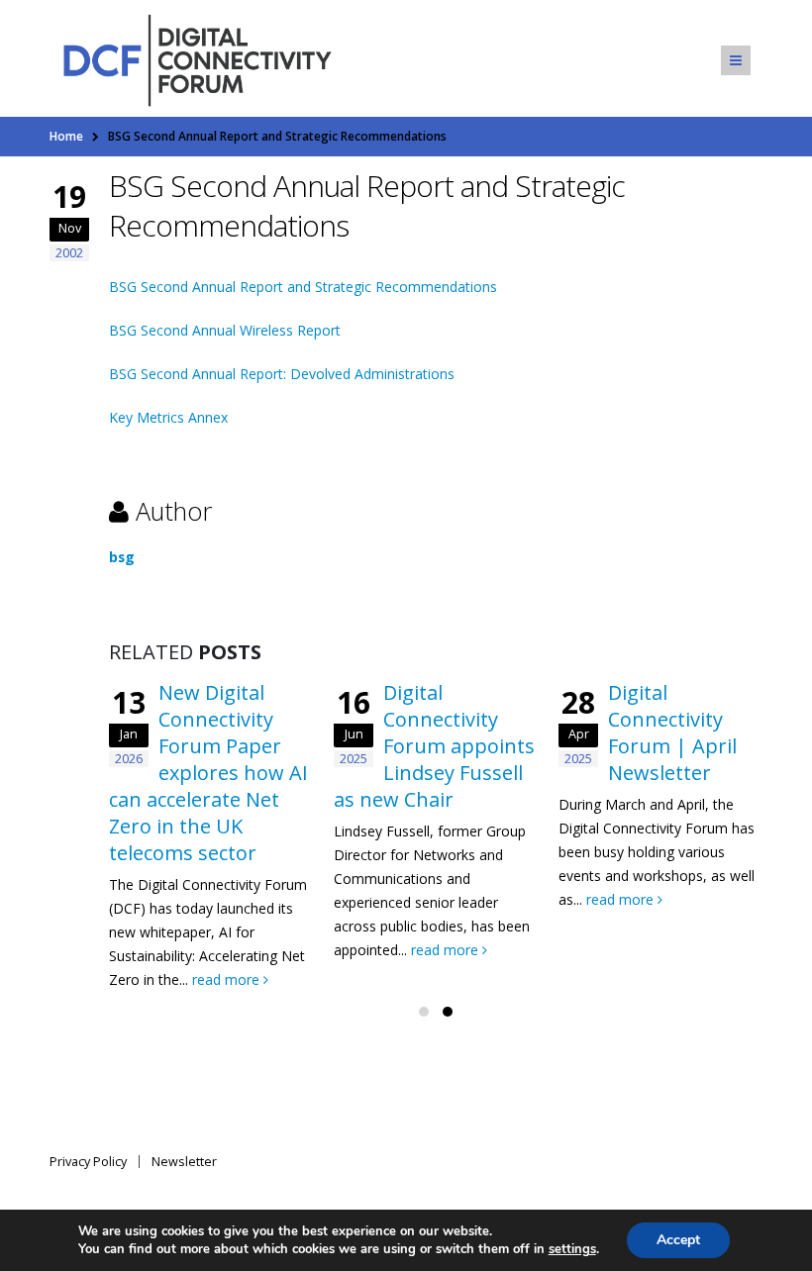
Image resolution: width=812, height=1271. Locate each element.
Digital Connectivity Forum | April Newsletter (672, 732)
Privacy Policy (88, 1161)
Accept (678, 1239)
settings (572, 1249)
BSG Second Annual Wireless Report (225, 330)
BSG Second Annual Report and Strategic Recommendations (303, 286)
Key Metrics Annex (168, 417)
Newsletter (184, 1161)
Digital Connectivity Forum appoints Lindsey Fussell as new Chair (434, 746)
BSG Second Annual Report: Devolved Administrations (282, 373)
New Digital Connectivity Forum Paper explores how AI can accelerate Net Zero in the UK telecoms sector (208, 772)
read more (227, 979)
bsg (122, 556)
